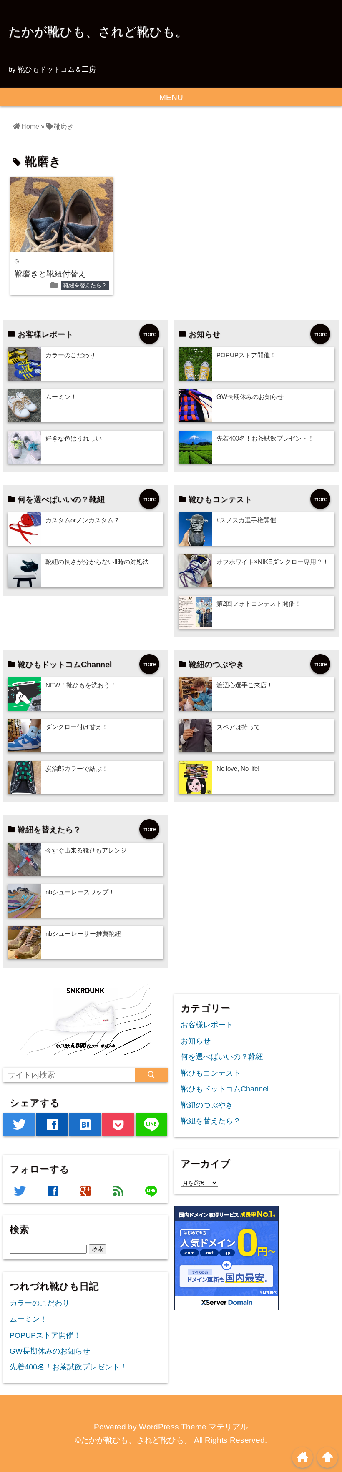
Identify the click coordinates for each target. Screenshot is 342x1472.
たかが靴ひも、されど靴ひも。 (98, 31)
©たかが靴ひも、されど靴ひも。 (133, 1440)
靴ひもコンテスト (211, 1073)
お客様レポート (207, 1025)
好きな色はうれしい (73, 438)
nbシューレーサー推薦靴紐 (83, 933)
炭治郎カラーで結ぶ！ (76, 768)
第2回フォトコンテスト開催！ (258, 603)
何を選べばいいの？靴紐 (222, 1057)
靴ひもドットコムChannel (225, 1089)
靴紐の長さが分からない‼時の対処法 (97, 561)
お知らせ (196, 1041)
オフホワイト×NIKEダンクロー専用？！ (272, 561)
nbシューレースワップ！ (80, 891)
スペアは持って (238, 726)
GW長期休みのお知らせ (250, 396)
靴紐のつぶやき (207, 1105)
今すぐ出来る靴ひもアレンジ (86, 850)
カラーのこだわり (70, 355)
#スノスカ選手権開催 (246, 520)
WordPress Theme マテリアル (193, 1426)
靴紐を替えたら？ (85, 285)
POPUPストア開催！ (246, 355)
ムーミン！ (61, 396)
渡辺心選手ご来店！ (244, 685)
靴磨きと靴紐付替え (50, 273)
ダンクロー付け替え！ (76, 726)
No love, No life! (237, 768)
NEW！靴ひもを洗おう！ (80, 685)
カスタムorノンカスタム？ (82, 520)
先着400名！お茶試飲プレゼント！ (265, 438)
